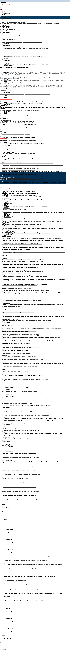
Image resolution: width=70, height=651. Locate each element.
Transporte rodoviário (9, 216)
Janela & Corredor (10, 396)
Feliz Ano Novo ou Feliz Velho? (9, 39)
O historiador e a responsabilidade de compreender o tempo (17, 403)
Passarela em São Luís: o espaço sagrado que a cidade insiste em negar (19, 140)
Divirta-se (3, 635)
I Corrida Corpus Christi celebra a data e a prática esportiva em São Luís (19, 391)
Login (1, 9)
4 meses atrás (3, 117)
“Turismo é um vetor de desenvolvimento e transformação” (16, 209)
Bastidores (6, 198)
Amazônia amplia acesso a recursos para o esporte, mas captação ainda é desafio (22, 335)
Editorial (3, 11)
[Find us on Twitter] (0, 182)
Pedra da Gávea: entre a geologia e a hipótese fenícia (15, 178)
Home (3, 191)
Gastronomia (6, 206)
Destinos (6, 200)
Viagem (5, 218)
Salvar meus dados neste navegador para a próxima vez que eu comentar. (15, 136)
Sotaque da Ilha (9, 552)
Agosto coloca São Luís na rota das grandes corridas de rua (16, 347)
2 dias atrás (2, 105)
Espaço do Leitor (4, 395)
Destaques (3, 216)
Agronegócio (7, 54)
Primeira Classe (9, 401)
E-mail (1, 133)
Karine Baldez (9, 455)
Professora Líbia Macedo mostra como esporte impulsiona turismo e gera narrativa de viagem (25, 379)
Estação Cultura (9, 394)
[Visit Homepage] (3, 2)
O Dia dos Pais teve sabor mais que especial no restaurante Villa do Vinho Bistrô (21, 224)
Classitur (3, 369)
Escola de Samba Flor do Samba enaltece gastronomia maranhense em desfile (21, 474)
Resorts (5, 213)
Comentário (2, 129)
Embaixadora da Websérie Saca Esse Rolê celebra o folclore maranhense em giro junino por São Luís (26, 320)
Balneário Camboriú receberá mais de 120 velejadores (15, 371)
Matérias (4, 193)
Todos (7, 522)
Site (0, 135)
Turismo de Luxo (7, 111)
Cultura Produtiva (9, 448)
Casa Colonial (5, 511)
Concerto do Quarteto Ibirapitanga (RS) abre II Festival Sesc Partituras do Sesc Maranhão (25, 408)
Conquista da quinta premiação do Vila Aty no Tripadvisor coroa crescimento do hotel (23, 259)
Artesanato (6, 195)
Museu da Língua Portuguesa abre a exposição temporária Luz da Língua (21, 589)
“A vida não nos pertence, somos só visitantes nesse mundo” (17, 411)
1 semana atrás (3, 112)
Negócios (6, 132)
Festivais (6, 109)
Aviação (5, 197)
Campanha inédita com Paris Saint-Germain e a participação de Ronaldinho (20, 499)
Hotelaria (6, 119)
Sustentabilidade (7, 214)
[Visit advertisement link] (26, 163)
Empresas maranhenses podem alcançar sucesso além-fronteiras (18, 226)
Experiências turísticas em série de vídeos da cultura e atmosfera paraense (20, 457)
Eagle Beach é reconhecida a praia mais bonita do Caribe (16, 482)
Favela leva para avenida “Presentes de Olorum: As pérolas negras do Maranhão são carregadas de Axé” (27, 466)
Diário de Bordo (9, 536)
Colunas (5, 519)
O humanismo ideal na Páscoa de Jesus (11, 30)
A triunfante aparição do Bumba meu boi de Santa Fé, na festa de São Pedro (20, 491)
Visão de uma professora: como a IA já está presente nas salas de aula (19, 153)
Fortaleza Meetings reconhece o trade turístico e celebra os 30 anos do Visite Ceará (22, 247)
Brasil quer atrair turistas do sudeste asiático (15, 423)
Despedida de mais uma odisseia (10, 437)
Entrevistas (4, 264)
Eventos (5, 102)
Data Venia (8, 389)
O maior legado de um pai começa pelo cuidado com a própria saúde (18, 121)
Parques (5, 135)
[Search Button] (9, 4)
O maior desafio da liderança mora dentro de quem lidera (16, 134)
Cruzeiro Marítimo (8, 199)
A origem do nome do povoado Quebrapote (12, 203)
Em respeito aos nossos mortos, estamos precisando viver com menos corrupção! (22, 42)
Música (5, 209)
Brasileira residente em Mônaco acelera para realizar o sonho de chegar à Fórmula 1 (22, 261)
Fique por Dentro (7, 638)
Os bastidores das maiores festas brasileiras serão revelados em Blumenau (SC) (23, 438)
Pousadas (6, 212)
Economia (6, 99)
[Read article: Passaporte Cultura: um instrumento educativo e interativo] (32, 113)
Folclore (5, 205)
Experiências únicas (8, 105)
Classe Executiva (9, 526)
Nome (1, 131)
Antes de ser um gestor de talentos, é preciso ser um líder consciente (19, 428)
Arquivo (3, 516)
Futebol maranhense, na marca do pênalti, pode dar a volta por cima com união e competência (25, 48)
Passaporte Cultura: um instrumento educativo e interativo (14, 115)
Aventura (6, 58)
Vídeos (3, 449)
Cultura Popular (7, 92)
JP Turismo (4, 25)
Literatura (6, 208)
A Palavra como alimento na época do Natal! (12, 35)
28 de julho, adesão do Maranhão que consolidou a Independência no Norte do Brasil (22, 271)
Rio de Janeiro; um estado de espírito (11, 420)
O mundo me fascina (7, 325)
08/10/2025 (2, 26)
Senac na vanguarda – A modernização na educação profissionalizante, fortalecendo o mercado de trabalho (28, 203)
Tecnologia (6, 215)
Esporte (3, 324)
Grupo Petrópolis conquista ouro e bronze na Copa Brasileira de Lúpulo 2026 (20, 232)
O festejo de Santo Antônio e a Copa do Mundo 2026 (14, 16)
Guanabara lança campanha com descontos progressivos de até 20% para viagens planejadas (26, 415)
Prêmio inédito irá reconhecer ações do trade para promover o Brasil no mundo (21, 218)
